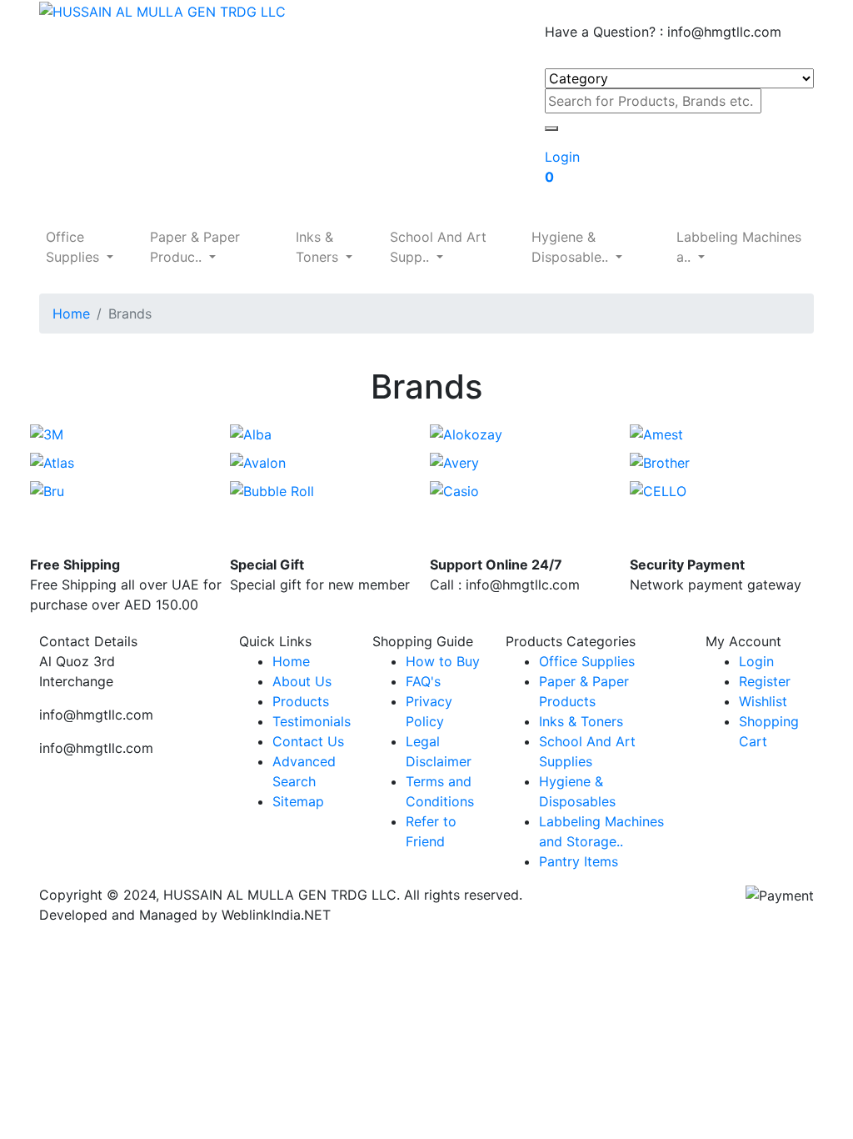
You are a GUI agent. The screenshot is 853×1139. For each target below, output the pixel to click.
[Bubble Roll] (272, 489)
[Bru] (47, 489)
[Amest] (656, 433)
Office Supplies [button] (74, 246)
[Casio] (454, 489)
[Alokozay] (466, 433)
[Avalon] (258, 461)
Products (300, 701)
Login (756, 661)
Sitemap (298, 801)
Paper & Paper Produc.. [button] (195, 246)
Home (71, 313)
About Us (302, 681)
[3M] (46, 433)
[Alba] (251, 433)
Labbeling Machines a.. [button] (738, 246)
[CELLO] (658, 489)
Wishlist (763, 701)
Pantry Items (578, 861)
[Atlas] (52, 461)
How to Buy (443, 661)
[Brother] (660, 461)
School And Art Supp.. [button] (438, 246)
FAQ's (423, 681)
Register (765, 681)
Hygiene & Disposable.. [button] (571, 246)
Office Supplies (587, 661)
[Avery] (454, 461)
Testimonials (311, 721)
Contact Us (308, 741)
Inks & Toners (581, 721)
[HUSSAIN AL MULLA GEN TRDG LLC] (162, 10)
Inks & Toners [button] (319, 246)
